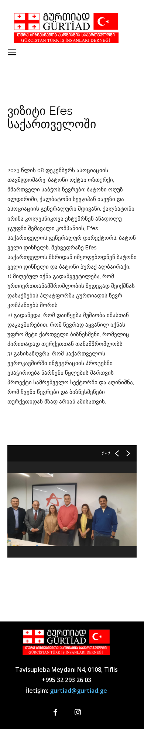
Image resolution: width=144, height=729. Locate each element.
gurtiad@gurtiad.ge (78, 691)
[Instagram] (77, 713)
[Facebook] (55, 713)
